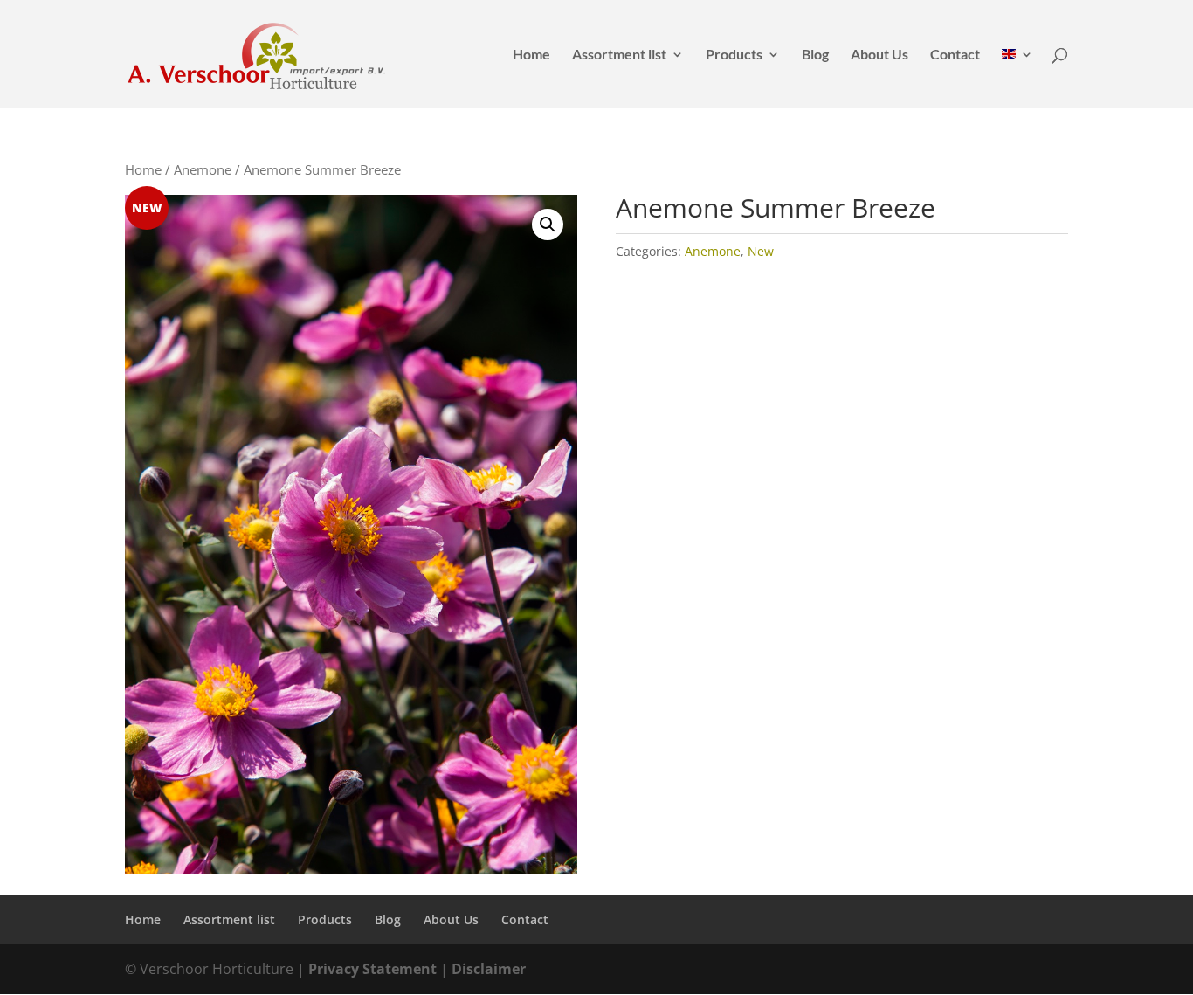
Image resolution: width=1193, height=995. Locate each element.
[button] (547, 224)
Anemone (202, 169)
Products (734, 55)
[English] (1017, 78)
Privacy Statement (372, 968)
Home (531, 55)
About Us (879, 55)
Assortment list (619, 55)
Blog (815, 55)
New (761, 251)
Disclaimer (489, 968)
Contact (955, 55)
